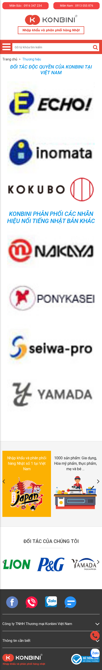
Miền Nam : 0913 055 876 (76, 5)
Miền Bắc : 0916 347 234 (25, 5)
